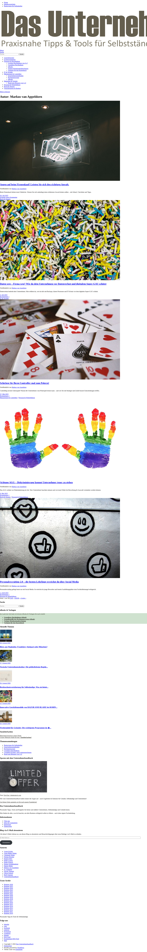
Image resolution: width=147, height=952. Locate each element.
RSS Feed (7, 937)
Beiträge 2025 (8, 886)
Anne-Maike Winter (10, 853)
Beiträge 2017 (8, 901)
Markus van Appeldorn (19, 189)
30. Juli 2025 (4, 195)
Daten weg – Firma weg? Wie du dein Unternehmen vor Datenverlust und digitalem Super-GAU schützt (53, 284)
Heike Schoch (8, 862)
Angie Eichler (8, 851)
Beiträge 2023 (8, 890)
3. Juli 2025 (3, 295)
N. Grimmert (8, 869)
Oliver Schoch (8, 873)
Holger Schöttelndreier (11, 864)
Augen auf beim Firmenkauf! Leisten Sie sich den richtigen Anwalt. (34, 184)
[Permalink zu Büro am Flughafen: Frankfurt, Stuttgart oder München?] (6, 641)
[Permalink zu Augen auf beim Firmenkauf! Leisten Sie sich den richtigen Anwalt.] (60, 180)
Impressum (7, 824)
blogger (6, 935)
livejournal (7, 931)
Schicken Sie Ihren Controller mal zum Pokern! (24, 383)
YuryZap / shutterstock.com (12, 795)
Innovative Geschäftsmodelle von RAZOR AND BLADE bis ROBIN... (28, 707)
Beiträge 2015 (8, 904)
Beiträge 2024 (8, 888)
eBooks (10, 67)
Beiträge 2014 (8, 906)
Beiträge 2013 (8, 908)
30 (18, 598)
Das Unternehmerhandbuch (24, 944)
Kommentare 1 (4, 297)
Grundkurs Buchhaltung (15, 65)
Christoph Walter (9, 855)
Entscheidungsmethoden (15, 76)
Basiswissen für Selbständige (13, 6)
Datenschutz (8, 826)
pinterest (6, 930)
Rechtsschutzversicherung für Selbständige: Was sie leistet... (24, 687)
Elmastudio (18, 949)
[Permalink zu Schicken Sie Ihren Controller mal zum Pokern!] (60, 379)
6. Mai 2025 (4, 493)
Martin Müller (8, 866)
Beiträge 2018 (8, 899)
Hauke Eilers (8, 859)
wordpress (7, 933)
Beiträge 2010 (8, 913)
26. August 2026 (5, 683)
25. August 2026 (5, 703)
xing (5, 926)
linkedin (6, 924)
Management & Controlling (12, 74)
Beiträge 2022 (8, 892)
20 (17, 598)
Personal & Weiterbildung (12, 85)
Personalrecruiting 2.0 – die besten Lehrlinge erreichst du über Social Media (39, 581)
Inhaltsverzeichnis (9, 4)
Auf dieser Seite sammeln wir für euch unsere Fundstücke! (18, 802)
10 (15, 598)
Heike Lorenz (8, 860)
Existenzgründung (10, 59)
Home (6, 2)
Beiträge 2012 (8, 910)
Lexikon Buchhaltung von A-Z (18, 63)
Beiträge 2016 (8, 902)
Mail (5, 940)
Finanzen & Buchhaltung (12, 61)
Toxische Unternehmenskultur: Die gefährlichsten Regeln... (24, 667)
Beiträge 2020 (8, 895)
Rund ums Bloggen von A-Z (17, 83)
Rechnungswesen (13, 77)
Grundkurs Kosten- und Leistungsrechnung (17, 752)
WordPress (20, 947)
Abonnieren (6, 842)
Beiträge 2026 (8, 884)
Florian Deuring (9, 857)
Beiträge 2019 (8, 897)
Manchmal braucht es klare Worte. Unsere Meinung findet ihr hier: (16, 736)
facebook (7, 928)
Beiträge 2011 (8, 911)
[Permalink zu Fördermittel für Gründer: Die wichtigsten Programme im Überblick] (6, 722)
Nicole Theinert (9, 871)
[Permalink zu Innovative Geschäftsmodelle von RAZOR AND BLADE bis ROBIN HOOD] (6, 701)
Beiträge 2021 (8, 893)
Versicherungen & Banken (12, 88)
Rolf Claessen (8, 875)
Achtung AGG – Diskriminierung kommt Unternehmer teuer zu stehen (36, 482)
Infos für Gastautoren (10, 823)
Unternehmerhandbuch (11, 877)
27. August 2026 (5, 663)
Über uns (7, 821)
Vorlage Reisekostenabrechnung (18, 68)
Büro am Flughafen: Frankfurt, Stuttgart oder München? (24, 647)
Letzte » (23, 598)
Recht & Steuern (9, 86)
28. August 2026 (5, 643)
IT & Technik (8, 72)
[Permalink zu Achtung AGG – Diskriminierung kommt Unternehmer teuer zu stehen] (60, 478)
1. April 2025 (4, 593)
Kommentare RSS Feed (11, 939)
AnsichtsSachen (9, 58)
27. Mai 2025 (4, 394)
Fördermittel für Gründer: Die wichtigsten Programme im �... (25, 728)
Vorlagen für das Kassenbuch (17, 70)
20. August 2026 (5, 723)
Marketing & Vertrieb (11, 81)
